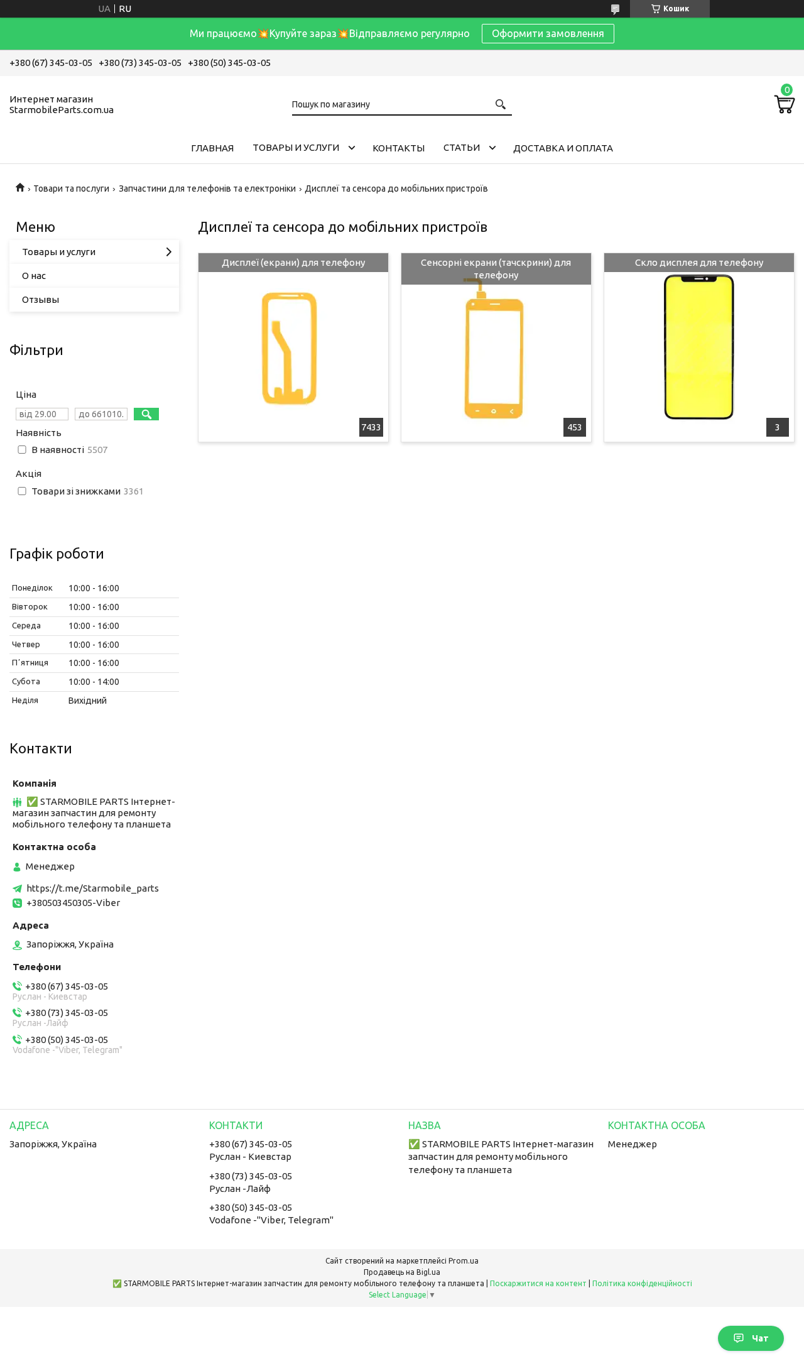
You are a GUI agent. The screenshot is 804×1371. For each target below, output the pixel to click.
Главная (212, 148)
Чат (760, 1338)
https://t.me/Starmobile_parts (92, 888)
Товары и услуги (296, 147)
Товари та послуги (71, 188)
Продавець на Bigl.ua (402, 1272)
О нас (34, 275)
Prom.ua (463, 1261)
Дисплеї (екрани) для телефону (293, 262)
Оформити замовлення (548, 33)
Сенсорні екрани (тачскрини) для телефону (496, 268)
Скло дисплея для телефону (699, 262)
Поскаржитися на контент (538, 1283)
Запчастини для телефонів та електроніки (207, 188)
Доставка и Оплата (563, 148)
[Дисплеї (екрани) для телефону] (293, 347)
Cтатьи (461, 147)
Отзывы (40, 299)
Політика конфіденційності (642, 1283)
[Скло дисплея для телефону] (698, 347)
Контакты (398, 148)
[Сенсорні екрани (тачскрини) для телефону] (495, 347)
